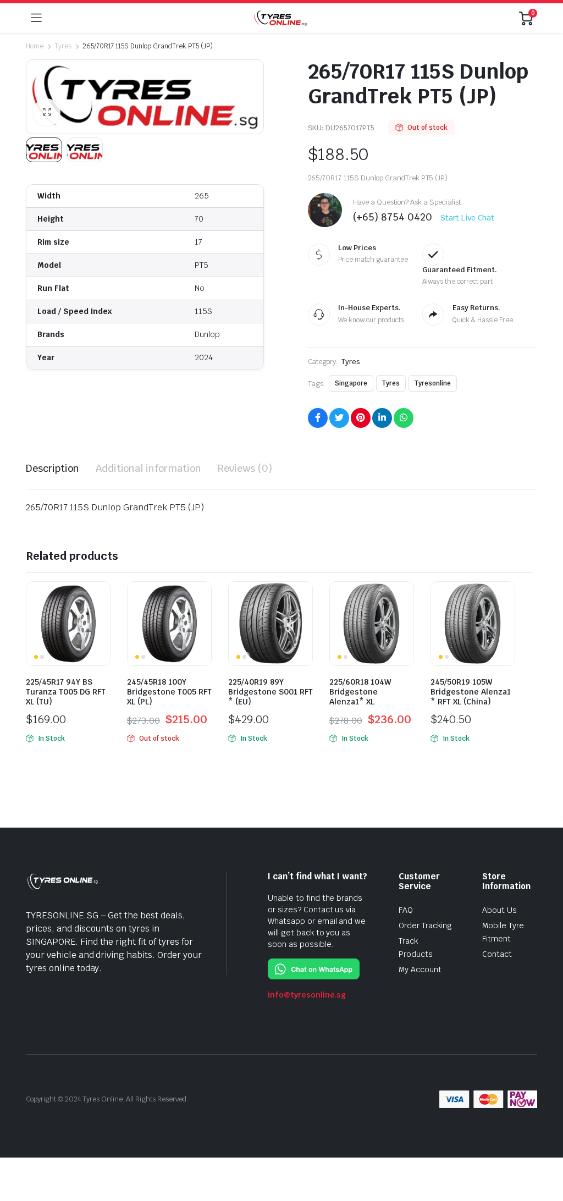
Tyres (62, 46)
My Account (420, 969)
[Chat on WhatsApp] (314, 968)
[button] (46, 112)
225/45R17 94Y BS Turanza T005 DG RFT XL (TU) (66, 692)
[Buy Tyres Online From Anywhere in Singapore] (280, 17)
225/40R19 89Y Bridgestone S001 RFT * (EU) (270, 692)
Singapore (351, 383)
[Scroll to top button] (545, 1152)
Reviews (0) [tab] (245, 468)
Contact (497, 954)
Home (34, 46)
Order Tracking (425, 925)
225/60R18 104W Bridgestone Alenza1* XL (360, 692)
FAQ (406, 910)
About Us (499, 910)
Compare (100, 596)
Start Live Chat (467, 218)
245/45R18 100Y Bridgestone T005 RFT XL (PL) (169, 692)
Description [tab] (52, 468)
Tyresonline (433, 383)
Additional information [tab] (148, 468)
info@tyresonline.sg (307, 995)
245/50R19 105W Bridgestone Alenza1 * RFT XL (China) (470, 692)
